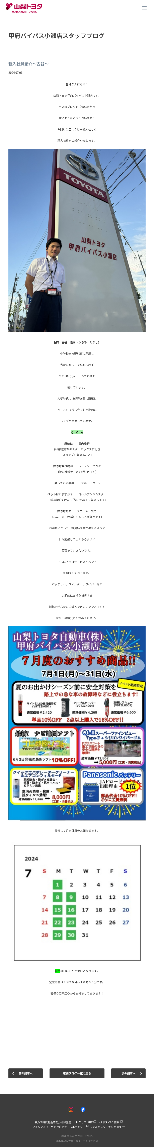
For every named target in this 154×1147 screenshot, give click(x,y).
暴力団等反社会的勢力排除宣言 (53, 1122)
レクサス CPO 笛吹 (108, 1122)
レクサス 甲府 (84, 1122)
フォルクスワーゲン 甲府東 (106, 1127)
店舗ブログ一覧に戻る (77, 1073)
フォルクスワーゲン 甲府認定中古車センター (58, 1127)
